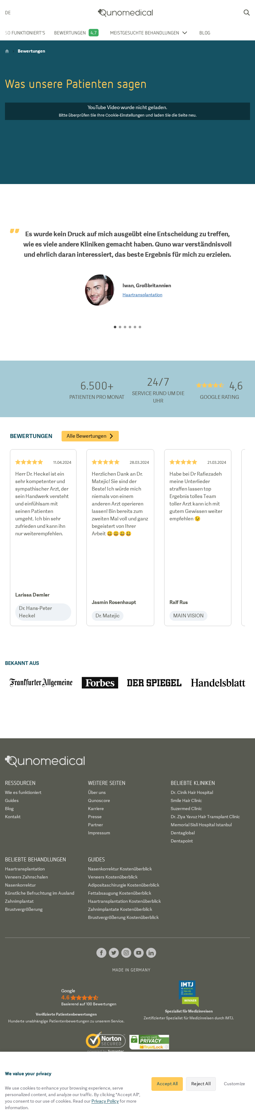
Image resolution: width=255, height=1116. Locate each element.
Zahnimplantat (19, 901)
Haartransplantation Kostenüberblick (124, 901)
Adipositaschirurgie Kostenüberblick (123, 885)
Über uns (97, 792)
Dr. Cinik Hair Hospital (192, 792)
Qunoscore (99, 800)
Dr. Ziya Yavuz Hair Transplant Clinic (205, 816)
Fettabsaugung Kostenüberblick (119, 893)
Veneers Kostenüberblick (112, 876)
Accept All (167, 1083)
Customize (234, 1083)
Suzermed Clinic (186, 808)
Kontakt (13, 816)
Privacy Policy (105, 1101)
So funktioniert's (25, 33)
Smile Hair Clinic (186, 800)
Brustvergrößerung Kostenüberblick (123, 917)
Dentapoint (182, 840)
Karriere (96, 808)
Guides (12, 800)
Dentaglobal (183, 832)
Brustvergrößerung (24, 909)
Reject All (200, 1083)
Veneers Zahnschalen (26, 876)
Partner (95, 824)
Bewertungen (70, 33)
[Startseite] (7, 51)
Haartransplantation (142, 294)
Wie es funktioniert (23, 792)
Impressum (99, 832)
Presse (95, 816)
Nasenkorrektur (20, 885)
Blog (204, 33)
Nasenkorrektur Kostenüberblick (120, 868)
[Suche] (246, 12)
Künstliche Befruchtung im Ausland (39, 893)
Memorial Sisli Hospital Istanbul (201, 824)
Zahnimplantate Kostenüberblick (120, 909)
